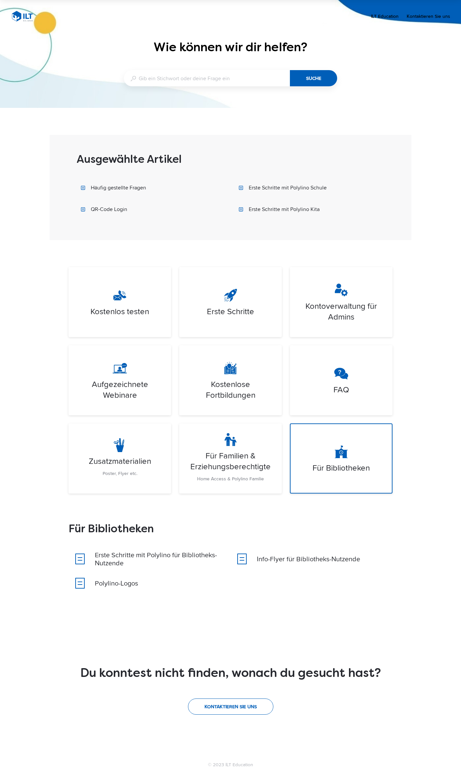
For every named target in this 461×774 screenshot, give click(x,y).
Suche (313, 78)
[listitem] (120, 302)
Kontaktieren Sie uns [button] (428, 16)
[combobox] (207, 78)
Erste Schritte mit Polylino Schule (288, 187)
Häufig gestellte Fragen (118, 187)
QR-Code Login (109, 209)
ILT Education (385, 16)
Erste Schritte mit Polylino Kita (284, 209)
